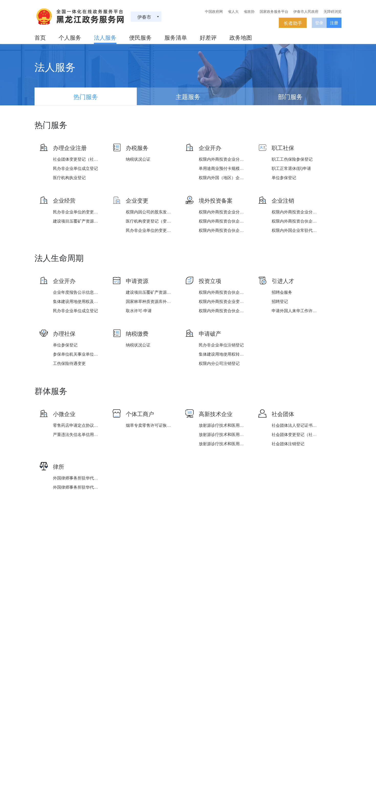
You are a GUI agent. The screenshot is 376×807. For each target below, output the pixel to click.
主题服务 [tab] (188, 96)
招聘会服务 (282, 292)
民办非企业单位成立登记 (75, 168)
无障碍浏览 (332, 11)
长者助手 (293, 22)
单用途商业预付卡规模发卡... (225, 168)
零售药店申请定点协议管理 (77, 425)
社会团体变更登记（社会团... (79, 159)
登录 (319, 23)
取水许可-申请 (139, 310)
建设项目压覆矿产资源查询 (77, 221)
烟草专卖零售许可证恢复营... (152, 425)
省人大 (233, 11)
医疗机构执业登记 (69, 177)
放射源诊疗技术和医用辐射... (225, 425)
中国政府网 (214, 11)
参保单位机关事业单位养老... (79, 354)
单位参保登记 (284, 177)
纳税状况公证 (138, 159)
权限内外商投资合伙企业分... (225, 230)
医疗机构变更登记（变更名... (152, 221)
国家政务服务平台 (274, 11)
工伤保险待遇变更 (69, 363)
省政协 (249, 11)
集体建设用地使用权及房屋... (79, 301)
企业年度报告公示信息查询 (77, 292)
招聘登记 (280, 301)
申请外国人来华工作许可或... (298, 310)
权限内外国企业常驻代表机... (298, 230)
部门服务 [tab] (290, 96)
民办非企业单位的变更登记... (79, 212)
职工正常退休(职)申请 (291, 168)
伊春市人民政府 (305, 11)
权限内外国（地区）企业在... (225, 177)
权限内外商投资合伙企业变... (225, 310)
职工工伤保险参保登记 (292, 159)
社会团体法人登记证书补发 (296, 425)
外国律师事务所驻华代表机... (79, 478)
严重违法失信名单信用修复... (79, 434)
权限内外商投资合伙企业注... (225, 221)
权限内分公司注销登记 (219, 363)
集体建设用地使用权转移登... (225, 354)
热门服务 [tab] (85, 96)
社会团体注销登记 (288, 443)
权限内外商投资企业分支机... (225, 159)
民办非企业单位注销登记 (221, 345)
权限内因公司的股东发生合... (152, 212)
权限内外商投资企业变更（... (225, 301)
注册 (334, 23)
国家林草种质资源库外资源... (152, 301)
